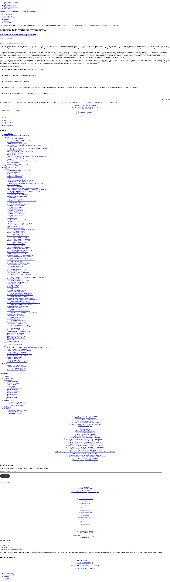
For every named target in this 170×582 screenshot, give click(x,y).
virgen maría (113, 102)
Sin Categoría (7, 407)
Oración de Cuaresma (13, 285)
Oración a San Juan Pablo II (15, 266)
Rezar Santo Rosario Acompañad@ (17, 349)
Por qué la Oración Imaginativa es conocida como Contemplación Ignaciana (28, 156)
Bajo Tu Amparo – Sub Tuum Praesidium (18, 181)
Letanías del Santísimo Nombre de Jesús (18, 220)
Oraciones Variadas (9, 400)
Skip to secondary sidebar (11, 7)
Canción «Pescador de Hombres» (16, 143)
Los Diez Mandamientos (14, 221)
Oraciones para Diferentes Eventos (16, 404)
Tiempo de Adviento (13, 389)
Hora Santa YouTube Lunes (15, 209)
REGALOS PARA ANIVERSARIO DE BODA (85, 565)
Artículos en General (13, 102)
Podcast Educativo (12, 384)
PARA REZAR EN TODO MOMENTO (18, 331)
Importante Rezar (8, 125)
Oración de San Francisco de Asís (16, 290)
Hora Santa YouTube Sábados (15, 213)
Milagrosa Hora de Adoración (15, 228)
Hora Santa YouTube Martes (15, 210)
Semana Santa (11, 386)
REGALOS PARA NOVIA (85, 562)
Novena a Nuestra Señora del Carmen (17, 242)
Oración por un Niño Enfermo (15, 317)
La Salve (9, 217)
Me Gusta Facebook (85, 505)
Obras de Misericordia (10, 167)
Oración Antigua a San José (15, 283)
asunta (62, 102)
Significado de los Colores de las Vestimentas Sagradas (22, 161)
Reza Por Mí (10, 159)
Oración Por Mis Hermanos (14, 314)
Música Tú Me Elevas (13, 154)
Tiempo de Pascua (12, 396)
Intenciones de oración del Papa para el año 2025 (17, 135)
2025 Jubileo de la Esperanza (15, 138)
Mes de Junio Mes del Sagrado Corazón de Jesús (20, 151)
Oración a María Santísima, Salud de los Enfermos (21, 260)
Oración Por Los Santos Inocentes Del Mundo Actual (22, 312)
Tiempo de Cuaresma (13, 391)
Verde (5, 363)
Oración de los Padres (13, 287)
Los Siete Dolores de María (14, 150)
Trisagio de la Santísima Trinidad (16, 338)
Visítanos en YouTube (85, 524)
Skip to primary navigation (11, 2)
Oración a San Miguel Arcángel (16, 271)
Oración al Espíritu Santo (14, 279)
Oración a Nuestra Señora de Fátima (17, 264)
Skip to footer (7, 8)
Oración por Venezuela (13, 319)
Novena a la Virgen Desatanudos (16, 232)
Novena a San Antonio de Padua (16, 244)
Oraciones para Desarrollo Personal (17, 402)
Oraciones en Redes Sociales (15, 411)
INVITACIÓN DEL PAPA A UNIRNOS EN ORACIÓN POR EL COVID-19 (29, 148)
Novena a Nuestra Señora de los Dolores (18, 240)
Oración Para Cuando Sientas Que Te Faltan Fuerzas (22, 299)
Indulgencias (7, 120)
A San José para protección (14, 172)
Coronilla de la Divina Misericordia (17, 366)
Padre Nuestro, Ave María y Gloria (17, 330)
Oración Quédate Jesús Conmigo (16, 320)
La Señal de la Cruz (12, 218)
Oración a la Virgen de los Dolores (16, 258)
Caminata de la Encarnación (15, 186)
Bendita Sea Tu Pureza (13, 185)
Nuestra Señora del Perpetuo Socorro (17, 252)
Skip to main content (9, 4)
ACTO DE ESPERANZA (14, 177)
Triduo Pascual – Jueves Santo (15, 333)
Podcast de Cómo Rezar (14, 383)
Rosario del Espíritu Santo (14, 357)
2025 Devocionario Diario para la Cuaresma (19, 170)
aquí (168, 99)
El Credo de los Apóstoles (14, 202)
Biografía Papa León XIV (14, 142)
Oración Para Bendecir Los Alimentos (17, 296)
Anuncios (6, 376)
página (131, 552)
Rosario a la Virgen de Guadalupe (16, 352)
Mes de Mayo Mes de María (15, 153)
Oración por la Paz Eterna (14, 307)
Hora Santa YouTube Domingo (15, 205)
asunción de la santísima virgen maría (49, 102)
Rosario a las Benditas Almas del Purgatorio (19, 354)
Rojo (5, 346)
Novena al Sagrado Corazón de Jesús (17, 248)
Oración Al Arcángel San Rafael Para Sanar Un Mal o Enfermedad (25, 277)
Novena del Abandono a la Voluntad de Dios (19, 250)
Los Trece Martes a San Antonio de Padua (19, 225)
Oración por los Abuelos (14, 309)
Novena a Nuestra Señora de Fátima (17, 237)
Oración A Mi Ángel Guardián (15, 261)
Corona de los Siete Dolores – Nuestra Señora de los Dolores (24, 191)
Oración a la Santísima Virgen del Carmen (19, 256)
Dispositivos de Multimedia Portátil (17, 410)
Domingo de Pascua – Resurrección (17, 196)
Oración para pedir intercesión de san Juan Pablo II (21, 304)
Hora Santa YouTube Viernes (15, 215)
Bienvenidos (7, 127)
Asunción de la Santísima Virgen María (18, 34)
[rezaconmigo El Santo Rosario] (85, 460)
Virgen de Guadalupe (13, 162)
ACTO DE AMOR (12, 173)
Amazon (108, 552)
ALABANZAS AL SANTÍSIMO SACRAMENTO (22, 180)
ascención (30, 102)
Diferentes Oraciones (9, 122)
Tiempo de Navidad (12, 394)
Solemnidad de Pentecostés (14, 388)
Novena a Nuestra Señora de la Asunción (18, 239)
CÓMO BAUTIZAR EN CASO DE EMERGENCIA (22, 188)
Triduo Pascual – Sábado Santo (16, 335)
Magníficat (33, 75)
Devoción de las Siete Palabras (15, 193)
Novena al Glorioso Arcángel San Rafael (18, 247)
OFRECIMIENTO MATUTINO (16, 253)
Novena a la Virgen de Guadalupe (16, 231)
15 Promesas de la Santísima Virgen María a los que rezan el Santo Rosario (28, 347)
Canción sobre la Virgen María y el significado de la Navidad (24, 145)
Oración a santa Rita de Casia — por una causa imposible (23, 274)
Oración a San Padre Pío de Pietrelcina (18, 272)
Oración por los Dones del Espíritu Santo (18, 311)
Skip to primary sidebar (10, 5)
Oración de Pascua (12, 288)
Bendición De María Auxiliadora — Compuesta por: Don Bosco (25, 183)
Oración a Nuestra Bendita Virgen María (18, 263)
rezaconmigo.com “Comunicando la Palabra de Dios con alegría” (18, 11)
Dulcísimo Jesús (11, 197)
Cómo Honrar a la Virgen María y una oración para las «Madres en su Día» (28, 189)
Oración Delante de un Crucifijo (16, 291)
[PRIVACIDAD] (85, 487)
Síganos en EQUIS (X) (85, 510)
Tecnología (7, 408)
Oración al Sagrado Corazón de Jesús (17, 282)
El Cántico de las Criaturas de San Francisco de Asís (21, 201)
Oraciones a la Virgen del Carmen (16, 322)
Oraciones (6, 169)
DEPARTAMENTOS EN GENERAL (85, 569)
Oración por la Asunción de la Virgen (17, 306)
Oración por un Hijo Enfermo (15, 315)
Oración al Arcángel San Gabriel (16, 276)
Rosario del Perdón (12, 358)
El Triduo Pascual (12, 146)
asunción (35, 102)
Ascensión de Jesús (88, 48)
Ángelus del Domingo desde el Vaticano (18, 140)
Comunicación (8, 380)
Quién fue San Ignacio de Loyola (16, 158)
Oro (5, 342)
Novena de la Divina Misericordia (16, 370)
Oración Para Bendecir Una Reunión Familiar (20, 298)
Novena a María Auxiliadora (15, 234)
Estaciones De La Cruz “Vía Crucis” (17, 204)
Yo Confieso (10, 339)
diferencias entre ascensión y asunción (99, 102)
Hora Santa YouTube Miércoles (16, 212)
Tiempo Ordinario (12, 397)
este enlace (35, 552)
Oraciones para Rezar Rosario (15, 405)
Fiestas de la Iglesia (12, 381)
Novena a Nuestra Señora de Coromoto (18, 236)
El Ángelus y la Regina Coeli (15, 199)
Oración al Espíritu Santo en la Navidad (18, 280)
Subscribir (5, 476)
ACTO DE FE (11, 178)
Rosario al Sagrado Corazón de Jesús (17, 355)
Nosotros (6, 137)
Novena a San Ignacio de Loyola (16, 245)
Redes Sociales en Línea (14, 413)
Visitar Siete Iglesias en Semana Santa (17, 164)
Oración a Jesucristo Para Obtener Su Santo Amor (21, 255)
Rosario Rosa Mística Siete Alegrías (17, 360)
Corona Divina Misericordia (15, 365)
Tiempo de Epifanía (12, 392)
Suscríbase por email (85, 519)
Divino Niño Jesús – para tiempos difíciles (19, 194)
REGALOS (85, 567)
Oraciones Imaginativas (13, 328)
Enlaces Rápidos (8, 134)
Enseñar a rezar (8, 399)
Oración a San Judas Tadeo (14, 268)
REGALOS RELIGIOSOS (85, 561)
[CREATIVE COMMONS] (85, 490)
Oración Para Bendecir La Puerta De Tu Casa (20, 295)
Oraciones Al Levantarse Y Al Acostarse (18, 325)
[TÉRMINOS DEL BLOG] (85, 488)
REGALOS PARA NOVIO (85, 564)
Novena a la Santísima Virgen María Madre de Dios (21, 229)
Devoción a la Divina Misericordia (16, 368)
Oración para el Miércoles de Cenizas (17, 301)
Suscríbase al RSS (85, 515)
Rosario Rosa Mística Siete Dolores (17, 362)
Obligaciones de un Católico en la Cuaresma (16, 166)
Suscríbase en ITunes (85, 501)
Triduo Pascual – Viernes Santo (16, 336)
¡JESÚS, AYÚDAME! (13, 341)
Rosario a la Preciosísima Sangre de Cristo (19, 350)
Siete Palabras (7, 124)
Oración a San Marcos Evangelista (16, 269)
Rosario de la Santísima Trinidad (16, 344)
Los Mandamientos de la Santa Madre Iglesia (19, 223)
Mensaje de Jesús (12, 226)
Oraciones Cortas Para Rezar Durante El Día (19, 327)
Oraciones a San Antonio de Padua (17, 323)
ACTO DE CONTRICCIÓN (15, 175)
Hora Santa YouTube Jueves (15, 207)
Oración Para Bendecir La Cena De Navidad (19, 293)
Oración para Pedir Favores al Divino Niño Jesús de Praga (23, 303)
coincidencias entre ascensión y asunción (76, 102)
